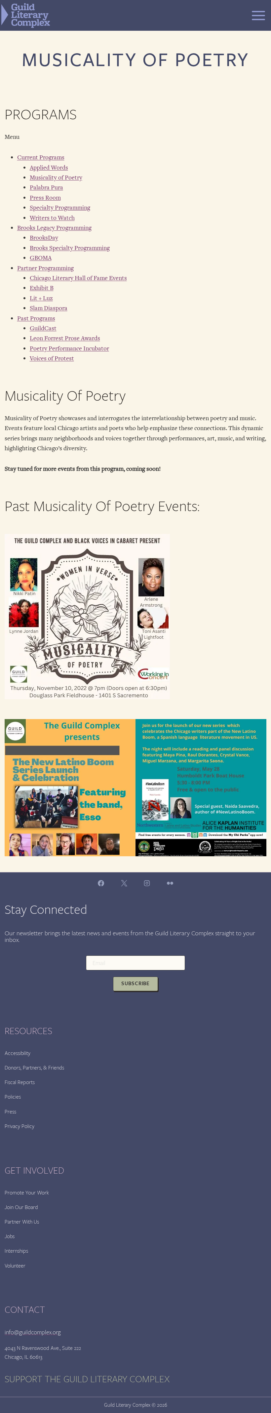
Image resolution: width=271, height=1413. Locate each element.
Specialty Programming (60, 208)
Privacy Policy (19, 1126)
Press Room (45, 198)
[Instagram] (147, 883)
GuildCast (43, 328)
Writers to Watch (52, 218)
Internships (16, 1250)
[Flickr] (170, 883)
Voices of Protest (52, 358)
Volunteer (15, 1265)
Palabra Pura (46, 187)
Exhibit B (42, 288)
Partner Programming (45, 268)
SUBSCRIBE (135, 983)
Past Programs (36, 318)
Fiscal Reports (20, 1082)
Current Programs (40, 157)
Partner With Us (22, 1221)
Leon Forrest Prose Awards (65, 338)
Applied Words (49, 168)
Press (10, 1111)
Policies (13, 1096)
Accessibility (17, 1053)
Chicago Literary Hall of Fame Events (78, 278)
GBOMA (41, 258)
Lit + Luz (41, 298)
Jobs (10, 1236)
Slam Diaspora (48, 308)
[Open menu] (259, 15)
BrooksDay (44, 238)
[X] (124, 883)
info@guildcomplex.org (33, 1332)
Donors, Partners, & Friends (34, 1067)
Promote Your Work (27, 1192)
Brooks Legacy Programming (54, 228)
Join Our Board (21, 1207)
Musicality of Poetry (56, 178)
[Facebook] (101, 883)
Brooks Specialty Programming (70, 248)
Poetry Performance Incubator (69, 348)
